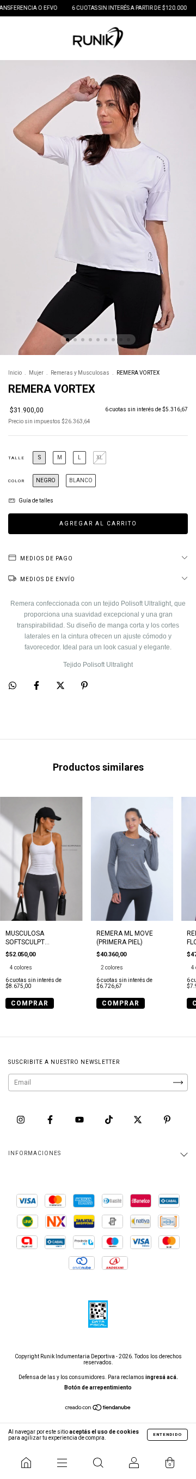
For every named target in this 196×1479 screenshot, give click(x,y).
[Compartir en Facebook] (37, 685)
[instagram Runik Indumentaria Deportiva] (21, 1120)
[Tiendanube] (98, 1409)
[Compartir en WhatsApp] (12, 685)
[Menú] (62, 1462)
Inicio (15, 373)
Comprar (29, 1003)
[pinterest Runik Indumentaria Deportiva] (167, 1120)
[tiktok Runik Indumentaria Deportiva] (109, 1120)
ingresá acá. (161, 1377)
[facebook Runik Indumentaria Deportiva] (51, 1120)
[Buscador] (98, 1462)
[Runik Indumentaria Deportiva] (26, 1462)
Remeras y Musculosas (80, 373)
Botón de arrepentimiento (98, 1388)
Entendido (167, 1434)
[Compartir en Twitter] (61, 685)
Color (16, 480)
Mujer (36, 373)
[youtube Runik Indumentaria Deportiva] (80, 1120)
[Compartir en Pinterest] (84, 685)
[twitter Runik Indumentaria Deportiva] (138, 1120)
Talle (16, 457)
